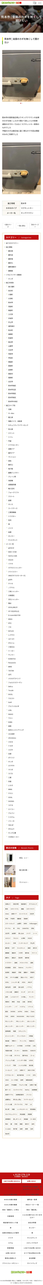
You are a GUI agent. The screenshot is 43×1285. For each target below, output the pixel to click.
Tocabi (10, 690)
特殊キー (14, 1041)
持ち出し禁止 (17, 1099)
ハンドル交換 (22, 1065)
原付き (35, 948)
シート (35, 933)
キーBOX (33, 1119)
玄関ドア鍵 (33, 1085)
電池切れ (25, 1050)
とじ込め (8, 1129)
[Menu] (39, 2)
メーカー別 (10, 544)
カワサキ (11, 765)
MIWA (10, 619)
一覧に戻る (21, 226)
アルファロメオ (13, 706)
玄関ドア (22, 1070)
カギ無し (23, 997)
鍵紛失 (14, 953)
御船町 (10, 362)
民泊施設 (8, 967)
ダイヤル (8, 928)
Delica (10, 686)
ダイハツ (11, 757)
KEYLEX (11, 631)
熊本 (6, 1124)
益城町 (10, 370)
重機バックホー (13, 473)
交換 (16, 1124)
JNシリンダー (9, 1026)
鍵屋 (22, 909)
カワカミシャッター (15, 568)
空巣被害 (8, 1031)
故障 (22, 1080)
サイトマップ (32, 1263)
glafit (10, 579)
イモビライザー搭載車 (14, 275)
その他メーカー (13, 837)
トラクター (12, 516)
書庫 (29, 948)
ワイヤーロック (28, 1099)
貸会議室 (22, 1114)
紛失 (33, 1124)
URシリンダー (31, 1026)
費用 (13, 1002)
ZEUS (7, 1080)
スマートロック (10, 923)
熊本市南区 (12, 385)
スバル (10, 773)
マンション (12, 457)
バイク (10, 528)
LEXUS (31, 1060)
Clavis (32, 1011)
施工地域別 (10, 282)
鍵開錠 (10, 271)
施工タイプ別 (10, 405)
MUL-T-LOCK (30, 1016)
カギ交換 (27, 1046)
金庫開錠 (34, 1090)
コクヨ (10, 805)
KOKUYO (33, 1050)
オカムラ (11, 829)
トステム (11, 817)
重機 (16, 963)
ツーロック (8, 1070)
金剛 (9, 726)
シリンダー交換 (21, 1060)
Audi (10, 702)
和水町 (10, 330)
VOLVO (10, 560)
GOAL (10, 797)
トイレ (10, 437)
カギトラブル (15, 909)
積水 (9, 603)
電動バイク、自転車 (15, 421)
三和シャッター (13, 591)
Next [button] (38, 77)
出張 (23, 1002)
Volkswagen (33, 923)
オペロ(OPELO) (13, 611)
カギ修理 (19, 1046)
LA (31, 1104)
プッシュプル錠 (10, 1060)
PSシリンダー (9, 1021)
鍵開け (26, 972)
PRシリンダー (20, 1021)
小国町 (10, 294)
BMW (10, 666)
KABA (10, 722)
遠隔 (31, 963)
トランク (8, 1065)
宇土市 (10, 322)
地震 (13, 1109)
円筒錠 (31, 1036)
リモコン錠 (8, 992)
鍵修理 (10, 259)
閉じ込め (21, 933)
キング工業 (12, 833)
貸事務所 (8, 1119)
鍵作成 (10, 255)
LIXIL (10, 710)
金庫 (9, 532)
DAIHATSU (25, 928)
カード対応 (14, 1080)
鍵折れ (10, 263)
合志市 (10, 381)
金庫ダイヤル (9, 1094)
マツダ (10, 769)
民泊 (14, 967)
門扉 (9, 441)
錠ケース (7, 1090)
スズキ (10, 750)
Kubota (21, 967)
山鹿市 (10, 346)
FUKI (6, 1016)
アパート (11, 496)
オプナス (17, 1055)
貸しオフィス (17, 1119)
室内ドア (11, 453)
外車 (9, 781)
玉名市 (10, 350)
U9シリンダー (31, 1021)
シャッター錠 (15, 982)
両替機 (10, 480)
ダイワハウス (18, 1104)
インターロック (23, 943)
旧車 (6, 997)
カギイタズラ (30, 909)
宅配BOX (31, 1041)
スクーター (31, 992)
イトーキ (11, 821)
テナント (11, 433)
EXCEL (10, 694)
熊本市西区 (12, 393)
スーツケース (12, 508)
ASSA (23, 982)
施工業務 (9, 247)
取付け (27, 1124)
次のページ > (35, 225)
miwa (7, 914)
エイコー (11, 809)
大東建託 (11, 595)
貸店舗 (26, 1119)
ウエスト (11, 698)
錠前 (6, 1011)
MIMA (10, 789)
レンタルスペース (22, 1109)
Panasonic (12, 663)
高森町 (10, 306)
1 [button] (20, 103)
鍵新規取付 (12, 267)
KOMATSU (12, 659)
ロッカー (11, 536)
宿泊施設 (33, 1109)
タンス (10, 504)
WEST (32, 977)
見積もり (8, 904)
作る (18, 928)
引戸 (13, 948)
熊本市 (10, 302)
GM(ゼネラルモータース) (16, 575)
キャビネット (13, 540)
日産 (9, 754)
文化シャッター (13, 599)
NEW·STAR (12, 552)
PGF (26, 1104)
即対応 (30, 1002)
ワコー (10, 718)
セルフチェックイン (11, 1114)
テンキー (17, 1050)
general (11, 548)
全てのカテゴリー (12, 243)
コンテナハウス (17, 1090)
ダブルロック (33, 904)
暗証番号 (23, 904)
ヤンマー (11, 655)
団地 (9, 461)
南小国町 (11, 286)
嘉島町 (10, 366)
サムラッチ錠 (23, 1085)
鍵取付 (17, 992)
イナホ (10, 564)
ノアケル (11, 587)
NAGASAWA (20, 1016)
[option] (21, 76)
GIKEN (12, 1016)
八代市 (10, 314)
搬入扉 (10, 417)
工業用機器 (12, 512)
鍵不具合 (25, 1055)
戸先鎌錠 (14, 1085)
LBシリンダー (20, 1026)
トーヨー (11, 651)
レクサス (11, 635)
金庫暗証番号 (20, 1094)
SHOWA (11, 801)
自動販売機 (12, 484)
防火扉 (10, 429)
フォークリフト (13, 492)
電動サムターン (9, 1046)
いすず (10, 785)
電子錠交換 (20, 1075)
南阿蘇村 (11, 326)
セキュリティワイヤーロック (18, 425)
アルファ (11, 813)
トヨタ (10, 746)
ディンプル (23, 1041)
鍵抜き (14, 958)
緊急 (6, 909)
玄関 (9, 409)
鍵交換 (10, 251)
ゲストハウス (24, 963)
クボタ (10, 742)
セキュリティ (22, 1031)
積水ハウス (24, 977)
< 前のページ (8, 225)
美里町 (10, 310)
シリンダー (8, 1006)
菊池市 (10, 342)
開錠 (21, 1124)
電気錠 (7, 1041)
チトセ (10, 583)
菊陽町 (10, 377)
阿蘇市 (10, 338)
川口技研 (11, 734)
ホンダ (10, 279)
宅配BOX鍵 (8, 1050)
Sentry (27, 1090)
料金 (18, 1002)
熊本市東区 (12, 397)
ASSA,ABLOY (13, 607)
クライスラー (13, 572)
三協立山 (11, 647)
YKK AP (10, 825)
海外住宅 (8, 987)
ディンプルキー (21, 1036)
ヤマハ (10, 793)
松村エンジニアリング (16, 730)
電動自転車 (29, 1080)
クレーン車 (12, 476)
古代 (9, 674)
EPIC (10, 623)
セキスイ (8, 938)
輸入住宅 (11, 488)
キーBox (11, 413)
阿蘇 (20, 972)
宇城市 (10, 318)
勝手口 (10, 465)
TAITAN (11, 670)
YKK (6, 977)
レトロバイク (15, 997)
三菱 (9, 777)
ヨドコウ (11, 639)
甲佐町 (10, 358)
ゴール (32, 1055)
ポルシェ (11, 643)
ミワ (16, 1070)
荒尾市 (10, 354)
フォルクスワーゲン (15, 682)
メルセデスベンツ (14, 678)
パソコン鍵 (8, 1104)
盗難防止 (8, 1099)
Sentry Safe (12, 556)
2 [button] (22, 103)
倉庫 (9, 500)
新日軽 (31, 1065)
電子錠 (10, 469)
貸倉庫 (30, 1114)
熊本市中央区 (13, 401)
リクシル (30, 1006)
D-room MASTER (14, 615)
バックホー (29, 967)
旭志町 (10, 290)
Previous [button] (4, 77)
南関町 (10, 334)
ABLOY (30, 982)
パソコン (29, 1094)
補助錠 (19, 919)
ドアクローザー (13, 445)
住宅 (9, 520)
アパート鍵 (8, 1055)
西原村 (10, 374)
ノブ (16, 1006)
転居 (14, 1031)
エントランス (23, 914)
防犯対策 (16, 904)
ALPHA (20, 1011)
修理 (6, 919)
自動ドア (11, 449)
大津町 (10, 298)
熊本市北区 (12, 389)
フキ (9, 627)
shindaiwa (12, 738)
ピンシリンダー (10, 1036)
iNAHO (10, 714)
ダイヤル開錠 (14, 977)
